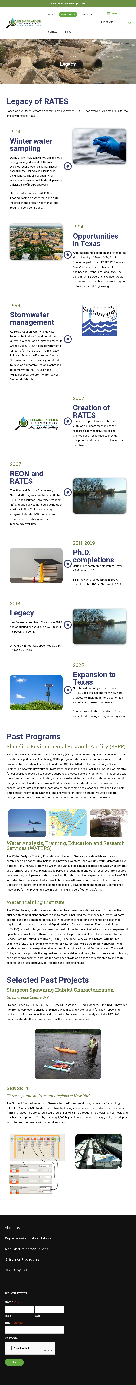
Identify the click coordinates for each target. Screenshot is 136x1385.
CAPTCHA (11, 1338)
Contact (53, 31)
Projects (87, 14)
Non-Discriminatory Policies (26, 1249)
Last (37, 1315)
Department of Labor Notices (28, 1238)
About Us (66, 14)
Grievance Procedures (22, 1259)
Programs (107, 22)
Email (14, 1322)
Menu (115, 13)
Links (68, 31)
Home (51, 14)
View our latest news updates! (68, 3)
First (8, 1315)
